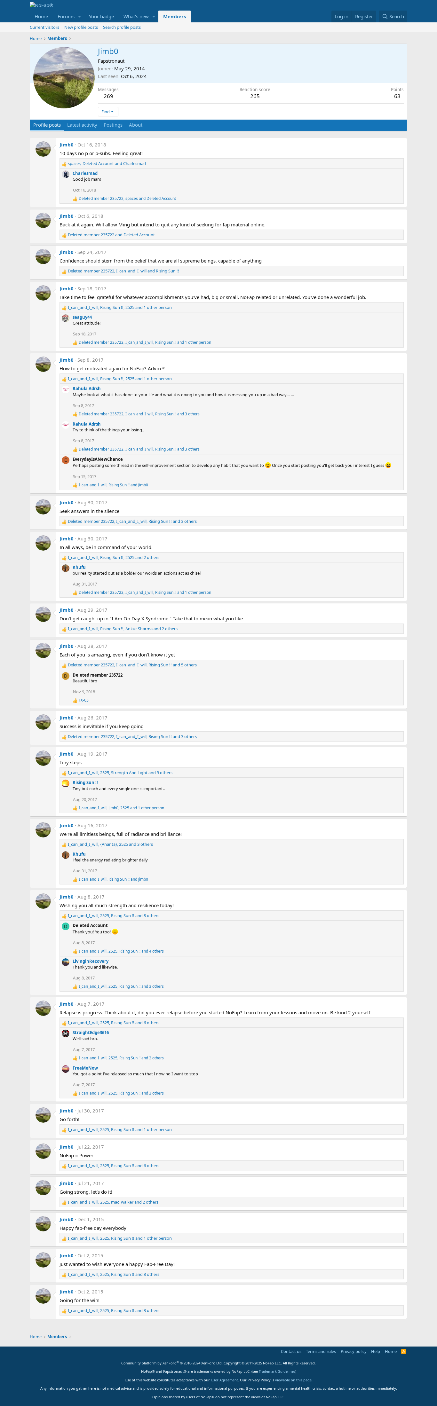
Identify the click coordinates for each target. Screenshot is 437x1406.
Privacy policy (354, 1351)
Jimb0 (67, 144)
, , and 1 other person (120, 307)
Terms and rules (321, 1351)
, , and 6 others (113, 1022)
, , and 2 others (113, 557)
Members (174, 16)
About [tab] (135, 125)
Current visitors (44, 27)
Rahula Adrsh (87, 388)
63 (397, 96)
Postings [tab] (113, 125)
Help (375, 1351)
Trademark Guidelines (277, 1371)
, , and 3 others (139, 414)
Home (41, 16)
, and (107, 163)
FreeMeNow (85, 1068)
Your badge (101, 16)
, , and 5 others (132, 665)
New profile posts (81, 27)
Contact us (291, 1351)
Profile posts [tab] (47, 125)
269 (108, 96)
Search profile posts (122, 27)
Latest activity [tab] (82, 125)
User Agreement (224, 1380)
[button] (79, 16)
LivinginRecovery (90, 961)
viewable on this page (293, 1380)
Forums (66, 16)
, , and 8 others (113, 915)
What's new (136, 16)
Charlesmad (85, 173)
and (111, 235)
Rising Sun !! (85, 782)
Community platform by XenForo (172, 1363)
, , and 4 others (121, 951)
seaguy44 (82, 317)
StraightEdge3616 (91, 1032)
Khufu (79, 567)
